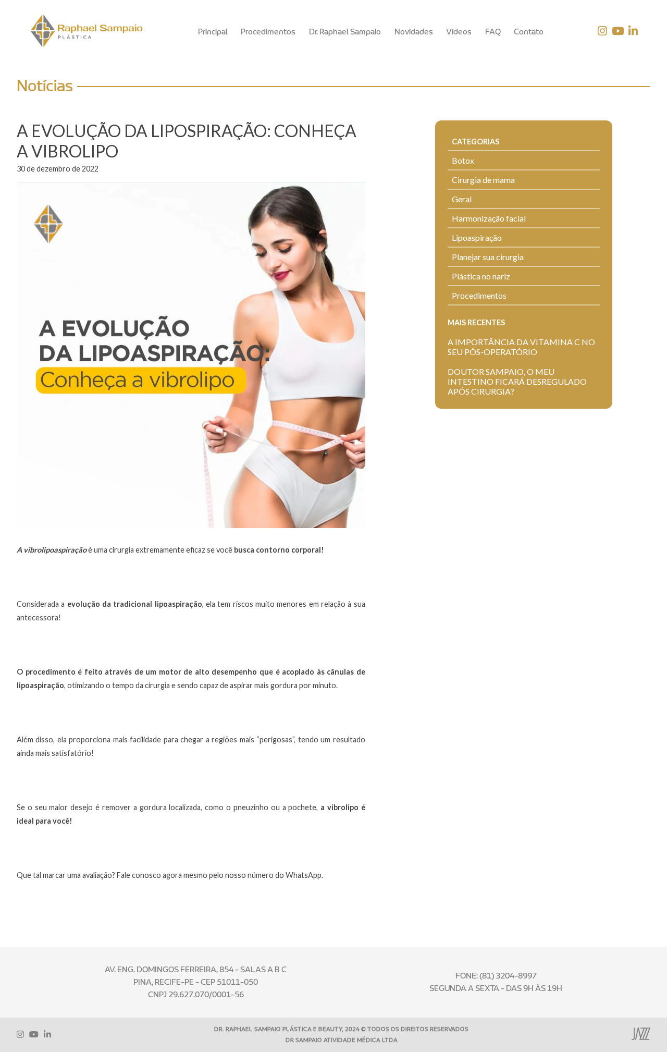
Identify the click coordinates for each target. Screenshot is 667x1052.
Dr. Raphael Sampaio (345, 31)
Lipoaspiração (477, 237)
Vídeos (459, 31)
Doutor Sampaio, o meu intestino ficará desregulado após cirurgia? (517, 381)
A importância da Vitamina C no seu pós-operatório (521, 347)
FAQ (493, 31)
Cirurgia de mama (483, 180)
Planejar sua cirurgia (488, 257)
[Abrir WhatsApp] (641, 1026)
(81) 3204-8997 (508, 976)
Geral (462, 199)
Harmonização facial (489, 218)
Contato (529, 31)
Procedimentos (268, 31)
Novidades (413, 31)
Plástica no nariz (481, 276)
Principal (213, 31)
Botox (463, 160)
